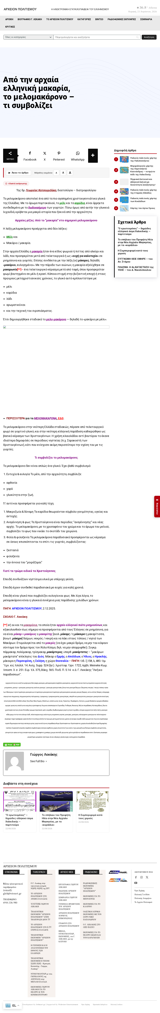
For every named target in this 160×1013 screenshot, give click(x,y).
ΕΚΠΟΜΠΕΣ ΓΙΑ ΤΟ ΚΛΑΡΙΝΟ (91, 905)
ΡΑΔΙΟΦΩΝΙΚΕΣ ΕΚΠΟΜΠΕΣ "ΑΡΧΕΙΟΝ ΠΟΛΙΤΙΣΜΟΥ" (90, 887)
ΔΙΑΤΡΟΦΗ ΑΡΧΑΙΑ (49, 838)
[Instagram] (141, 877)
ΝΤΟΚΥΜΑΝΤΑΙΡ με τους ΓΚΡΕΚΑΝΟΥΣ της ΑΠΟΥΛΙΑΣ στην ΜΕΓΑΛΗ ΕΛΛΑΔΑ (41, 977)
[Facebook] (136, 877)
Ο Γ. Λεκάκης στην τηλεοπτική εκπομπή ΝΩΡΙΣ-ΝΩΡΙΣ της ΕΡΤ (40, 886)
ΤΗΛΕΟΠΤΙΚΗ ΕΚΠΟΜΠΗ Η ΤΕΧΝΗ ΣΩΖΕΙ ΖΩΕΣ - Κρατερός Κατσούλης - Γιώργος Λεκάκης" (40, 963)
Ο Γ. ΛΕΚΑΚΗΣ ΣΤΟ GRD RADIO (91, 925)
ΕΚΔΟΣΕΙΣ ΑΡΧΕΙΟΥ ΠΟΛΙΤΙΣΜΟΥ (67, 892)
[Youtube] (136, 883)
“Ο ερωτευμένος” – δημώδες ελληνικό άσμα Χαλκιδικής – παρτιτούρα (134, 231)
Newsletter (157, 506)
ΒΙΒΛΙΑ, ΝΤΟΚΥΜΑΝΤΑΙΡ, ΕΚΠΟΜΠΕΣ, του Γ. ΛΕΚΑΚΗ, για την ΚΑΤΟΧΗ (67, 936)
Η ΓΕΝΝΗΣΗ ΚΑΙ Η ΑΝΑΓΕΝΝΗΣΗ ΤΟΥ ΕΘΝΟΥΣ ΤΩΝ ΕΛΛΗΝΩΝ (39, 949)
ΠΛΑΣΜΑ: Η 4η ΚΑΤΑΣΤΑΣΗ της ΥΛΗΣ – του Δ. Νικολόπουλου (136, 268)
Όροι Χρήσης (140, 890)
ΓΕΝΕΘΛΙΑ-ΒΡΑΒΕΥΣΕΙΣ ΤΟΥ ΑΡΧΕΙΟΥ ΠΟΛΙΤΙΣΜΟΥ (69, 906)
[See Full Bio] (46, 761)
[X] (147, 877)
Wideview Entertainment (68, 1004)
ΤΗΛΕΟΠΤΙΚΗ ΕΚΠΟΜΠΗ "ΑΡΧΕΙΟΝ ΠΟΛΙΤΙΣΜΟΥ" (40, 937)
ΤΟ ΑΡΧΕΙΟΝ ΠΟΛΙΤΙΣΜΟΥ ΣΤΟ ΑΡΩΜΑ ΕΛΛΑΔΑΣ (39, 896)
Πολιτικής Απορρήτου (143, 898)
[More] (93, 156)
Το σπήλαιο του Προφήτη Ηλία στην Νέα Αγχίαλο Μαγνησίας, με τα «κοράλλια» (135, 242)
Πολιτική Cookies (142, 894)
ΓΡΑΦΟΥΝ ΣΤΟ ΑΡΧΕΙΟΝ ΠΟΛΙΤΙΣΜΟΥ (69, 924)
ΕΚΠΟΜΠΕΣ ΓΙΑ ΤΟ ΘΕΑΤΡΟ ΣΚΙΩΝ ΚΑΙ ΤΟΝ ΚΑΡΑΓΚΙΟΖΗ (92, 935)
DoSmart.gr (40, 1004)
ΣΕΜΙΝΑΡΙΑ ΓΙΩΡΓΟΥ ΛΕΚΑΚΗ (68, 898)
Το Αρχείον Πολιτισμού (143, 902)
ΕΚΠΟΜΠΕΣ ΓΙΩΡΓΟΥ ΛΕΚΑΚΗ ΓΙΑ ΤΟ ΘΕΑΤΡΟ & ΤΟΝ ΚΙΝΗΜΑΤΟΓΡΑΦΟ (40, 990)
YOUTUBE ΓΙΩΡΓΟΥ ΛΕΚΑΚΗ (40, 905)
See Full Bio (37, 761)
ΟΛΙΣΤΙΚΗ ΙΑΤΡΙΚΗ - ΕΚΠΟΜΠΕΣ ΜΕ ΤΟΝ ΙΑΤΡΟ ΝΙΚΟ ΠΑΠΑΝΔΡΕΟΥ (92, 915)
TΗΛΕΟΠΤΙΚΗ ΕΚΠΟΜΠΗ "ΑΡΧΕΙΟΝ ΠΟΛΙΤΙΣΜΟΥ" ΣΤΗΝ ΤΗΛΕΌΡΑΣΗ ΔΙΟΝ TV (40, 915)
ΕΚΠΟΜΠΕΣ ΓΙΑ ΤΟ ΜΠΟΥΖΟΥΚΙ (91, 897)
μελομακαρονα (73, 838)
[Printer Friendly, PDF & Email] (12, 746)
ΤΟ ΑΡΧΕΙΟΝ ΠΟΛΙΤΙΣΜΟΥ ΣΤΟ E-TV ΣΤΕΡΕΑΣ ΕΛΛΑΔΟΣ (41, 927)
